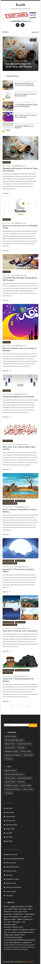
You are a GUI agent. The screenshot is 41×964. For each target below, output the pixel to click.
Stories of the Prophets (10, 503)
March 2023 (10, 812)
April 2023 (9, 808)
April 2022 (9, 841)
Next (28, 706)
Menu (6, 32)
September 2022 (11, 825)
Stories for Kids (20, 501)
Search (34, 32)
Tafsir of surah (8, 441)
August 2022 (10, 829)
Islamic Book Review (24, 744)
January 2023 (10, 817)
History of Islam (10, 744)
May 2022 (9, 837)
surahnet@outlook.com (20, 61)
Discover (6, 193)
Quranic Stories (10, 748)
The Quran (8, 759)
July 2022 (9, 833)
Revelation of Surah (11, 751)
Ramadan (9, 57)
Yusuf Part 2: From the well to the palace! (20, 631)
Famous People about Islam (14, 740)
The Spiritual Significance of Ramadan (18, 397)
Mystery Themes (28, 962)
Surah (20, 5)
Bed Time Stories (8, 501)
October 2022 (10, 821)
